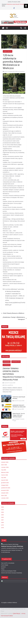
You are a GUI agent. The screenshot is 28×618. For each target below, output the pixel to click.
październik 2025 (5, 487)
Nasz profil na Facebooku (7, 563)
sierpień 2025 (4, 493)
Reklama (15, 602)
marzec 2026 (4, 475)
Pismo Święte (4, 565)
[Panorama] (9, 544)
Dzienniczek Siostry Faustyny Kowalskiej (11, 573)
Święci (3, 569)
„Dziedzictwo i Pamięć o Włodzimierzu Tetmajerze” (13, 318)
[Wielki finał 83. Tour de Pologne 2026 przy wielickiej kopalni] (6, 417)
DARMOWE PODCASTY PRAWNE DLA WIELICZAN (19, 406)
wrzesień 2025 (5, 490)
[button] (26, 6)
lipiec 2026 (4, 464)
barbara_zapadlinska (8, 385)
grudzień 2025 (5, 482)
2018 (2, 527)
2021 (2, 520)
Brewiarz (3, 567)
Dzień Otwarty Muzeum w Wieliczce (13, 313)
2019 (2, 525)
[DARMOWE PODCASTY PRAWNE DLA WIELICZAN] (6, 407)
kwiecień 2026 (5, 472)
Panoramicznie (16, 361)
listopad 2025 (4, 485)
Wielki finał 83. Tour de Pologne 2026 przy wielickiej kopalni (19, 415)
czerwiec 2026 (5, 467)
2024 (2, 512)
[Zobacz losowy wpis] (25, 28)
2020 (2, 522)
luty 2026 (3, 477)
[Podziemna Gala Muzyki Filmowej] (6, 399)
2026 (2, 507)
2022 (2, 517)
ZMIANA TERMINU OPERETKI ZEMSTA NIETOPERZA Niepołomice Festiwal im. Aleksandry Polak (14, 374)
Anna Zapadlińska (20, 71)
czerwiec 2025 (5, 498)
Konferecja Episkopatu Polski (8, 571)
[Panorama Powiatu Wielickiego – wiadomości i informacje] (3, 28)
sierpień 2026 (4, 462)
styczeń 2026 (4, 480)
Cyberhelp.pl (16, 613)
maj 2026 (3, 470)
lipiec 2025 (4, 495)
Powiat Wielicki (7, 51)
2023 (2, 514)
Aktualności (6, 361)
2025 (2, 509)
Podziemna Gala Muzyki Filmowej (15, 4)
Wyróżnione (6, 365)
